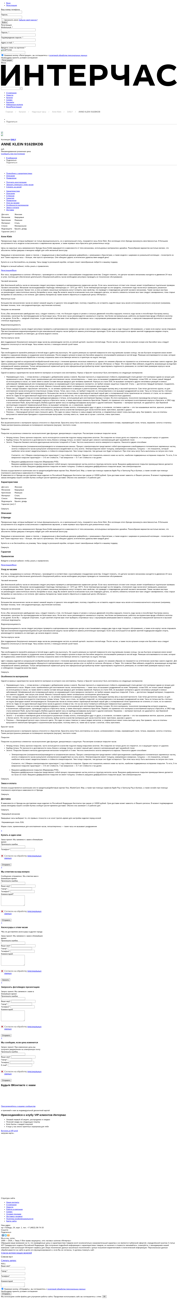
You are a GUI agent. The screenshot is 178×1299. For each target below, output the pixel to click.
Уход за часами (12, 203)
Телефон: (5, 849)
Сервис (9, 1212)
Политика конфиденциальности (19, 1219)
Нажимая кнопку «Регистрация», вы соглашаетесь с (45, 55)
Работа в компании (14, 1209)
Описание (10, 176)
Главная (9, 112)
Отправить (6, 865)
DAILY (70, 112)
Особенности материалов (17, 205)
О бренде (10, 196)
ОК (104, 1297)
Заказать (5, 980)
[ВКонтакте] (3, 1235)
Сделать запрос (8, 1260)
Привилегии (11, 178)
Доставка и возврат (14, 1216)
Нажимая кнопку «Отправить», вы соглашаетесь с (44, 1289)
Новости (9, 1207)
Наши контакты (12, 1202)
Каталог (22, 112)
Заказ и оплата (12, 207)
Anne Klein (56, 112)
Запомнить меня (11, 20)
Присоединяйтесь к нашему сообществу (18, 1106)
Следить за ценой (14, 187)
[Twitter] (5, 1235)
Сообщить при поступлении (13, 154)
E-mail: (4, 1065)
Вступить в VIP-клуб (9, 1131)
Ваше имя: (6, 886)
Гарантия (10, 198)
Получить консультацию (16, 182)
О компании (11, 1205)
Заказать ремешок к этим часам (19, 185)
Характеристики (13, 191)
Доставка (10, 210)
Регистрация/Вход (8, 270)
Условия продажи (13, 1214)
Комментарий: (7, 894)
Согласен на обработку (22, 857)
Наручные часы (39, 112)
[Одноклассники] (8, 1235)
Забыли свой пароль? (28, 20)
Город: (4, 889)
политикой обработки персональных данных (68, 55)
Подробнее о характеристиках (19, 173)
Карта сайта (11, 1221)
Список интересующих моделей (16, 1253)
